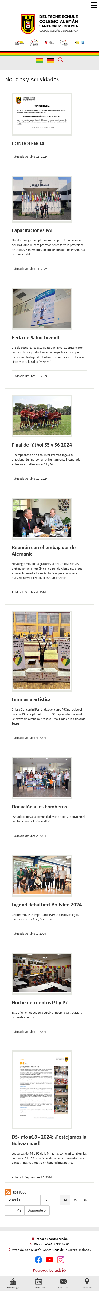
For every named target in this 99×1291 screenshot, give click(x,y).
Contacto (63, 1287)
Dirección (87, 1287)
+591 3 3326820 (57, 1244)
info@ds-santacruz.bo (51, 1238)
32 (45, 1200)
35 (75, 1200)
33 (55, 1200)
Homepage (13, 1287)
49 (19, 1210)
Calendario (39, 1287)
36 (85, 1200)
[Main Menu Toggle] (94, 5)
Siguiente (35, 1210)
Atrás (16, 1200)
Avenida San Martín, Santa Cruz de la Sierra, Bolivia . (51, 1249)
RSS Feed (19, 1192)
